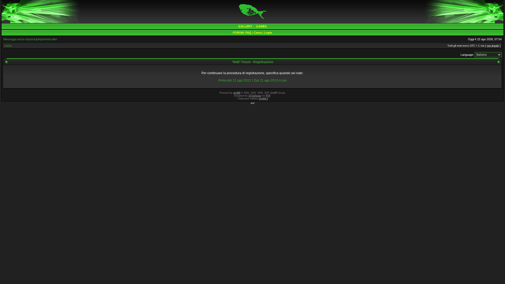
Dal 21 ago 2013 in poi (270, 80)
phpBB (236, 93)
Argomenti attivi (47, 39)
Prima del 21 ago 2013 (234, 80)
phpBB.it (263, 98)
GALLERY (245, 26)
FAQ (248, 32)
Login (268, 32)
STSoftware (255, 95)
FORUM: (239, 32)
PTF (268, 95)
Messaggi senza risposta (19, 39)
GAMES (261, 26)
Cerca (258, 32)
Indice (8, 45)
